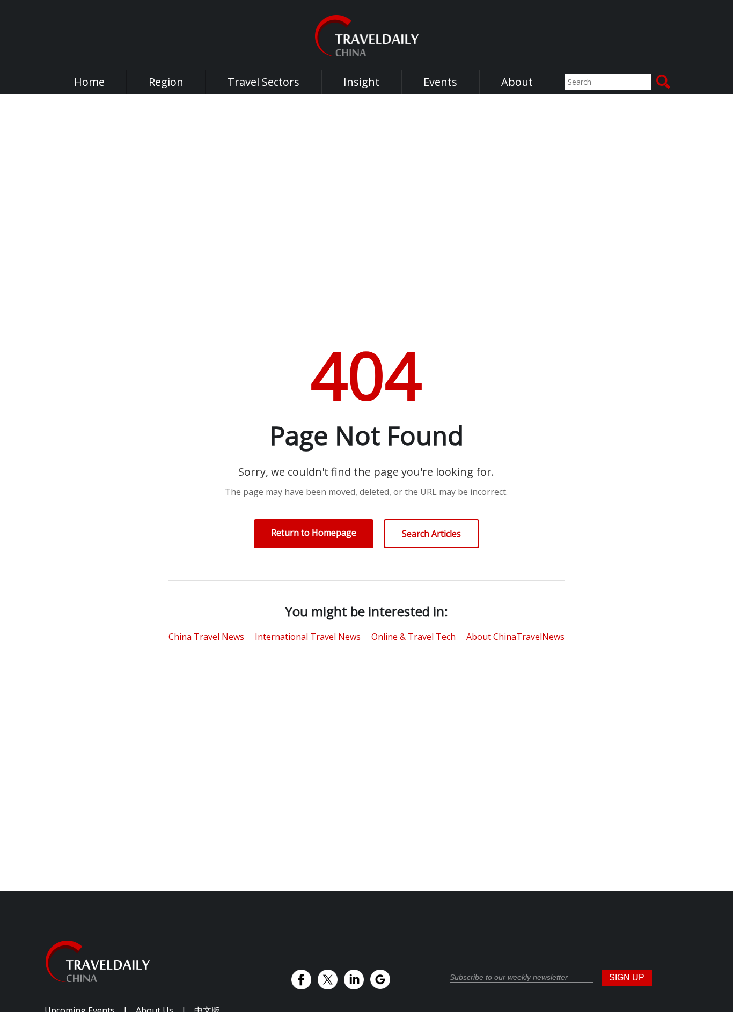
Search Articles (431, 534)
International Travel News (308, 636)
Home (89, 82)
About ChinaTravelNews (515, 636)
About (517, 82)
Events (440, 82)
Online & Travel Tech (413, 636)
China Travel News (206, 636)
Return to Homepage (313, 532)
